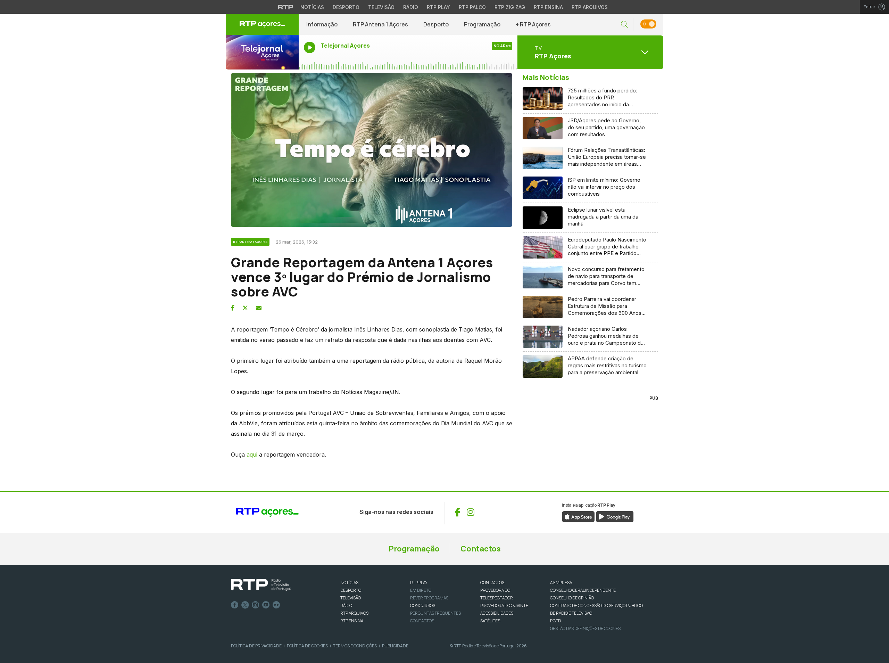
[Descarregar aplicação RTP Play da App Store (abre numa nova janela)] (578, 516)
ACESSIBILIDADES (496, 613)
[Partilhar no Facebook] (232, 308)
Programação (482, 24)
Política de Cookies (307, 646)
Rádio (410, 7)
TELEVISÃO (350, 598)
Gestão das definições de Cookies (585, 628)
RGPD (555, 621)
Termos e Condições (355, 646)
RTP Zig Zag (510, 7)
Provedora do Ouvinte (504, 605)
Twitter (245, 605)
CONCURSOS (422, 605)
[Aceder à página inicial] (262, 24)
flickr (276, 605)
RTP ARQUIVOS (354, 613)
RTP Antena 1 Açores (380, 24)
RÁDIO (346, 605)
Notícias (312, 7)
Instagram (255, 605)
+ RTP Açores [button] (533, 24)
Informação (322, 24)
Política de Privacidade (256, 646)
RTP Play (438, 7)
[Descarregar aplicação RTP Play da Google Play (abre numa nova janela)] (615, 516)
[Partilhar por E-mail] (258, 308)
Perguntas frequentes (435, 613)
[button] (624, 24)
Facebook (235, 605)
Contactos (480, 548)
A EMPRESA (561, 583)
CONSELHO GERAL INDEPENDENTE (583, 590)
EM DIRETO (420, 590)
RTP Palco (472, 7)
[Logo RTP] (261, 585)
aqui (252, 454)
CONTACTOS (492, 583)
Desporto (346, 7)
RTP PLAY (418, 583)
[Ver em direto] (262, 52)
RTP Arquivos (590, 7)
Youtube (266, 605)
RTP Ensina (548, 7)
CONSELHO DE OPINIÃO (572, 598)
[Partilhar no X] (245, 308)
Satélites (490, 621)
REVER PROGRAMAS (429, 598)
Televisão (381, 7)
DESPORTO (350, 590)
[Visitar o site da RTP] (285, 7)
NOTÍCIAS (349, 583)
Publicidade (395, 646)
